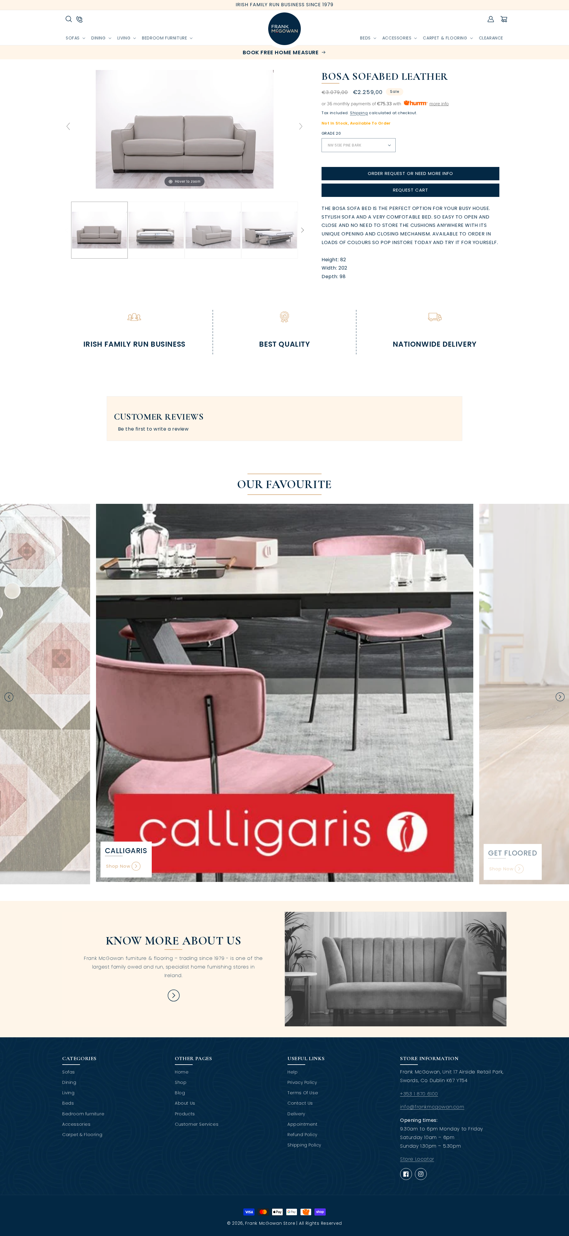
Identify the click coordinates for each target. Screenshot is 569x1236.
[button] (68, 19)
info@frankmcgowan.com (432, 1106)
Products (185, 1114)
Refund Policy (302, 1135)
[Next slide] (301, 126)
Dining (69, 1082)
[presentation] (8, 697)
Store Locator (417, 1159)
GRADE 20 (331, 133)
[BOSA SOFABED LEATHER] (99, 230)
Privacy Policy (302, 1082)
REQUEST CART (410, 190)
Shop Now (118, 866)
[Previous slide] (68, 126)
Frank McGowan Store (270, 1223)
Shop (180, 1082)
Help (292, 1072)
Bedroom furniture (83, 1114)
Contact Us (300, 1103)
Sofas (68, 1072)
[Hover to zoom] (185, 128)
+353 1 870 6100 (419, 1093)
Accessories (76, 1124)
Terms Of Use (302, 1093)
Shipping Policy (304, 1145)
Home (181, 1072)
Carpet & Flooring (82, 1135)
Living (68, 1093)
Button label (173, 995)
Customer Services (196, 1124)
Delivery (296, 1114)
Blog (180, 1093)
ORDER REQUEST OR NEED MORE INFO (410, 173)
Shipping (359, 112)
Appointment (302, 1124)
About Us (185, 1103)
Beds (68, 1103)
